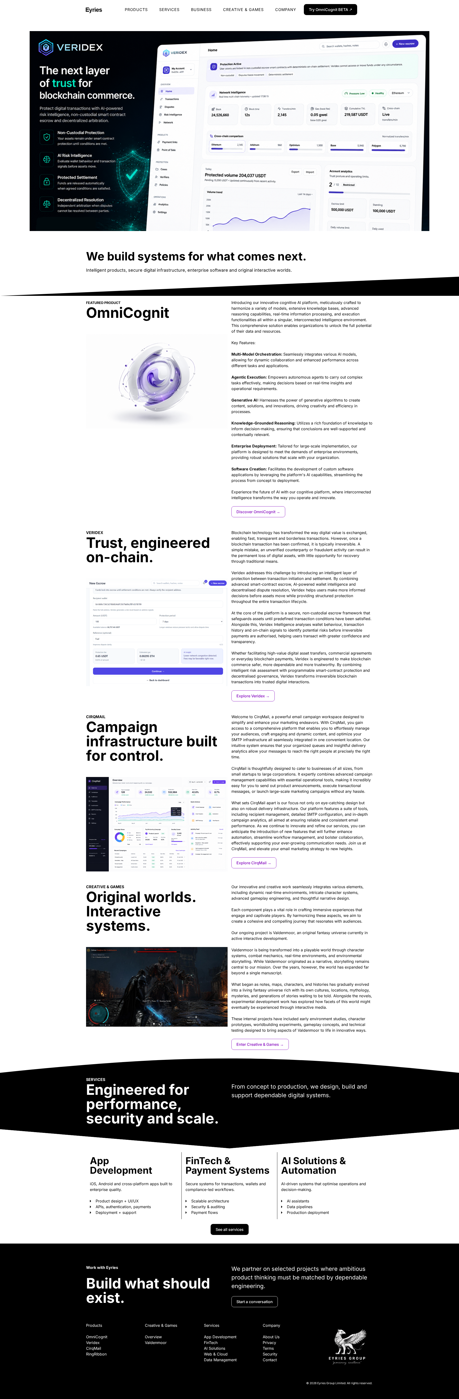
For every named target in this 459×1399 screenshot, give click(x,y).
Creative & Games (243, 9)
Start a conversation (254, 1301)
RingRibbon (96, 1354)
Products (136, 9)
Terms (268, 1348)
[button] (7, 137)
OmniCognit (96, 1336)
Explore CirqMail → (253, 862)
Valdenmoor (156, 1342)
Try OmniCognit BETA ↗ (330, 9)
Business (201, 9)
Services (169, 9)
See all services (230, 1229)
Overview (153, 1336)
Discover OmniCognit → (258, 511)
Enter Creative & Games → (260, 1044)
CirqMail (93, 1348)
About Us (271, 1336)
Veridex (93, 1342)
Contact (270, 1359)
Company (285, 9)
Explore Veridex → (253, 696)
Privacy (269, 1342)
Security (270, 1354)
